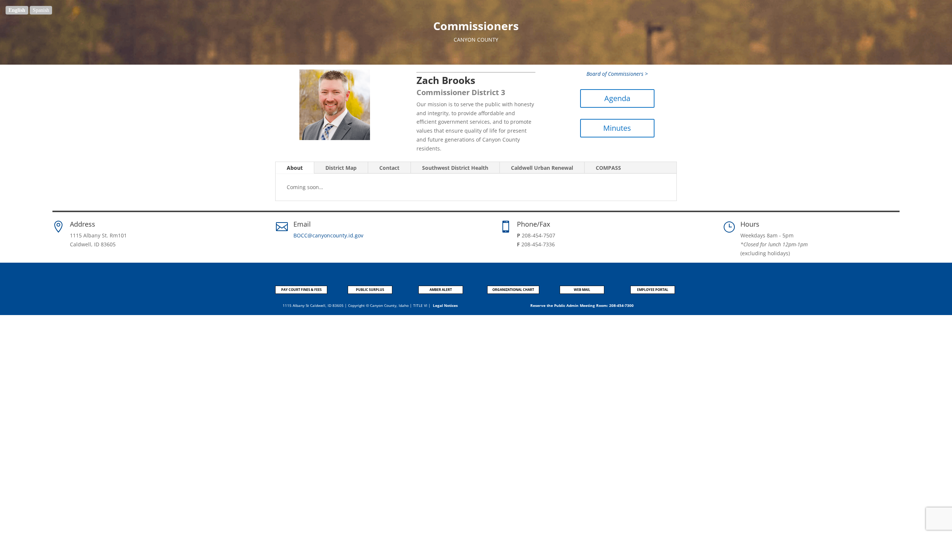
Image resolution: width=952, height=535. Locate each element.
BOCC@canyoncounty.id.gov (328, 235)
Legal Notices (445, 305)
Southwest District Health (455, 167)
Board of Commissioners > (617, 73)
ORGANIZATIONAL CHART (513, 289)
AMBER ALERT (441, 289)
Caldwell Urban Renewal (542, 167)
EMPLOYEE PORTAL (652, 289)
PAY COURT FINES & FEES (301, 289)
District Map (341, 167)
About (295, 167)
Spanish (41, 10)
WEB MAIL (582, 289)
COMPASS (608, 167)
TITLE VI (420, 305)
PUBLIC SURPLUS (370, 289)
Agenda (617, 98)
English (17, 10)
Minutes (617, 128)
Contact (389, 167)
